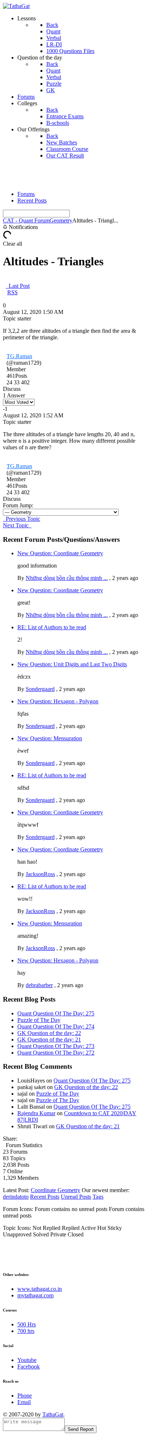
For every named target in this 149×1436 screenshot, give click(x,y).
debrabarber (39, 985)
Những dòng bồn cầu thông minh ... (67, 578)
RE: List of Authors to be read (51, 627)
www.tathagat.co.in (39, 1289)
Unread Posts (76, 1197)
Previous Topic (21, 519)
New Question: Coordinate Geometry (60, 553)
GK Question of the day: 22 (49, 1033)
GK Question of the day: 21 (49, 1039)
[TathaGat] (16, 6)
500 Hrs (26, 1324)
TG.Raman (19, 356)
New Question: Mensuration (49, 738)
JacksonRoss (40, 874)
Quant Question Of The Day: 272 (55, 1053)
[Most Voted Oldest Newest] (19, 402)
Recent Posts (32, 200)
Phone (24, 1395)
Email (24, 1402)
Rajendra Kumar (36, 1113)
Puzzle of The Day (38, 1020)
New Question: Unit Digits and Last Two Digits (72, 664)
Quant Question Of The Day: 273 (55, 1046)
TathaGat (52, 1414)
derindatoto (16, 1197)
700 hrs (25, 1331)
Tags (98, 1197)
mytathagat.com (35, 1295)
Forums (26, 194)
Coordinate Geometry (55, 1190)
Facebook (28, 1366)
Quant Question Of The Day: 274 (55, 1026)
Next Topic (17, 525)
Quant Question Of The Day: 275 (55, 1013)
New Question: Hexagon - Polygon (57, 701)
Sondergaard (40, 689)
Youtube (27, 1360)
